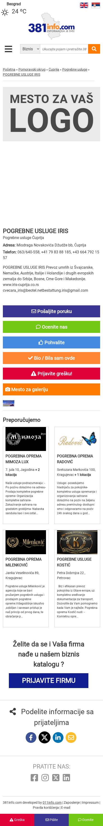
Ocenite (87, 820)
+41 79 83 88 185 (56, 252)
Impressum (90, 802)
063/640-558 (28, 252)
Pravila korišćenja (46, 807)
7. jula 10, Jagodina (20, 470)
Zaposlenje (72, 802)
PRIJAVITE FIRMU (48, 680)
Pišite (53, 820)
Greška (19, 820)
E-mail (65, 807)
